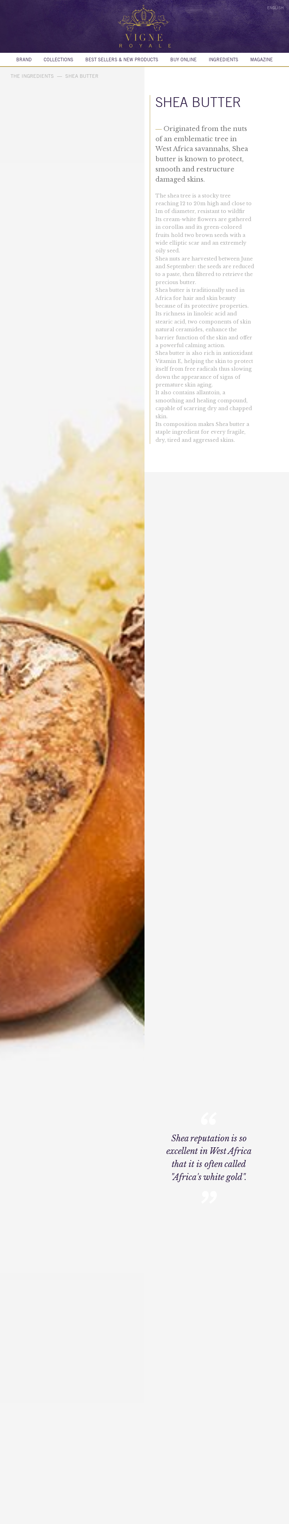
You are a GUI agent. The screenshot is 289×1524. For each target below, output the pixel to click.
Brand (24, 59)
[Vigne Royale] (144, 26)
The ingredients (32, 76)
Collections (58, 59)
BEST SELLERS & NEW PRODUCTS (121, 59)
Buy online (183, 59)
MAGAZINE (261, 59)
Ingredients (223, 59)
